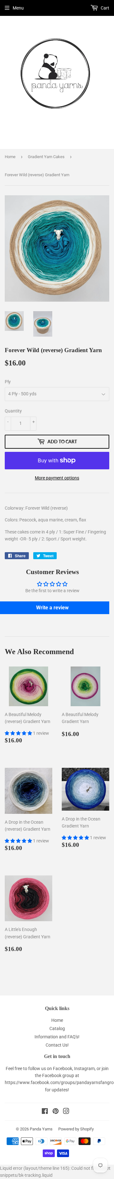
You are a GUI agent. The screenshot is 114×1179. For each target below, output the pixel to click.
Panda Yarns (41, 1129)
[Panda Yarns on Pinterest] (55, 1112)
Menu (18, 7)
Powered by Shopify (76, 1129)
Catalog (57, 1028)
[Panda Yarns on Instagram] (66, 1112)
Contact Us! (57, 1045)
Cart (104, 7)
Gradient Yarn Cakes (46, 156)
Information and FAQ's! (57, 1036)
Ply (8, 381)
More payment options (57, 477)
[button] (19, 733)
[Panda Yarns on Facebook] (44, 1112)
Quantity (13, 410)
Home (10, 156)
